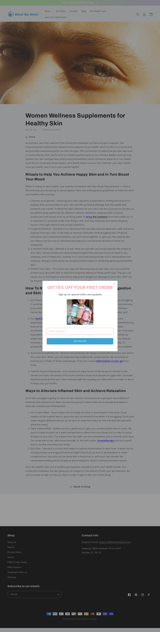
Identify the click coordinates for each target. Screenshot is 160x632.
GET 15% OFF (80, 341)
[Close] (115, 284)
